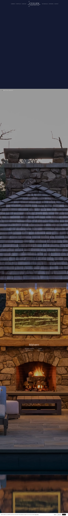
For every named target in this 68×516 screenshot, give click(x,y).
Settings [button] (55, 514)
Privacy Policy (37, 514)
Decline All (59, 514)
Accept (64, 514)
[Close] (66, 514)
